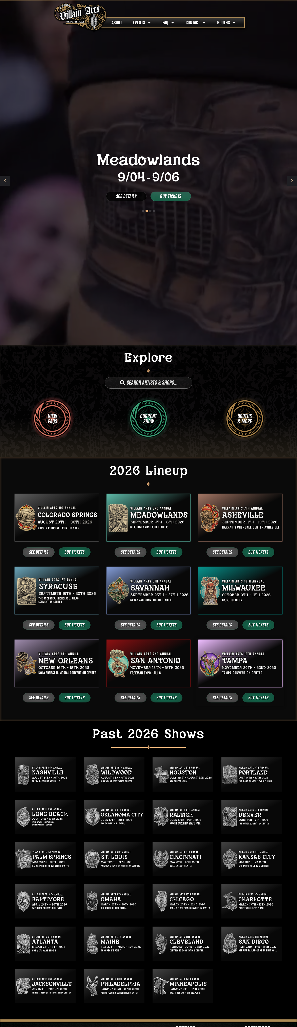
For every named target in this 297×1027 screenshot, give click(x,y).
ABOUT (117, 22)
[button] (292, 181)
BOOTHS (223, 22)
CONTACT (193, 22)
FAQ (165, 22)
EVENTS (139, 22)
